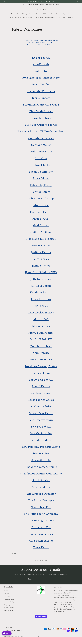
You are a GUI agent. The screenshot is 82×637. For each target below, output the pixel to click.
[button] (6, 9)
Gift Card (7, 596)
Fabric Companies (9, 610)
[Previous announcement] (4, 1)
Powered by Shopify (19, 636)
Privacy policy (38, 636)
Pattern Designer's (9, 607)
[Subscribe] (53, 579)
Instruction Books (9, 599)
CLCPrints (11, 636)
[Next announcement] (77, 1)
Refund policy (29, 636)
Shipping (7, 605)
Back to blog (42, 561)
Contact (6, 593)
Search (6, 590)
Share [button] (15, 553)
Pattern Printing (9, 602)
